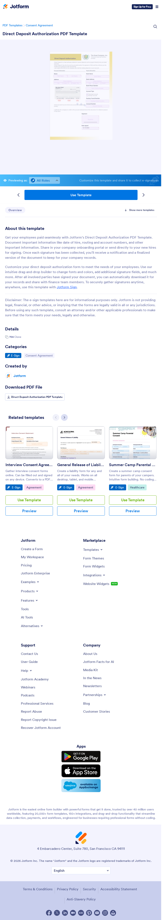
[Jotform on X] (57, 913)
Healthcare (138, 487)
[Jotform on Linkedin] (65, 913)
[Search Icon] (155, 26)
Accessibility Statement (118, 889)
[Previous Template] (19, 195)
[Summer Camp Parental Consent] (132, 442)
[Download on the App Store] (81, 770)
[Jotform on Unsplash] (113, 913)
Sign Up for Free (142, 6)
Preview (29, 510)
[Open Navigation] (157, 6)
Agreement (35, 487)
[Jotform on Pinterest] (89, 913)
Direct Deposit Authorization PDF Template (45, 33)
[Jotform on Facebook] (49, 913)
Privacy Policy (67, 889)
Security (89, 889)
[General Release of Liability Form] (80, 442)
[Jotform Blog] (81, 913)
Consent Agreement (39, 25)
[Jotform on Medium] (73, 913)
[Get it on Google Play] (81, 757)
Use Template (81, 195)
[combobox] (44, 180)
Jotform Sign (67, 287)
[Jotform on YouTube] (97, 913)
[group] (29, 474)
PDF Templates (12, 25)
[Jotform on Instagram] (105, 913)
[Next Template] (143, 195)
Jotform (20, 376)
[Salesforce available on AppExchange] (81, 785)
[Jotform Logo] (16, 7)
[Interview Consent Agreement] (29, 442)
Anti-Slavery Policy (81, 899)
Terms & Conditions (38, 889)
